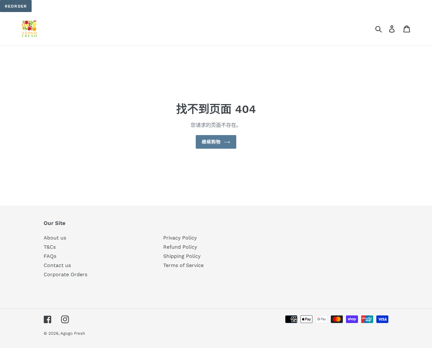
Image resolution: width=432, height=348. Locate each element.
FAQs (50, 256)
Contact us (57, 265)
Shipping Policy (182, 256)
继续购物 (211, 141)
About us (55, 238)
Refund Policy (180, 247)
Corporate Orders (65, 274)
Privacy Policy (180, 238)
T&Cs (50, 247)
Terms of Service (183, 265)
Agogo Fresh (72, 333)
